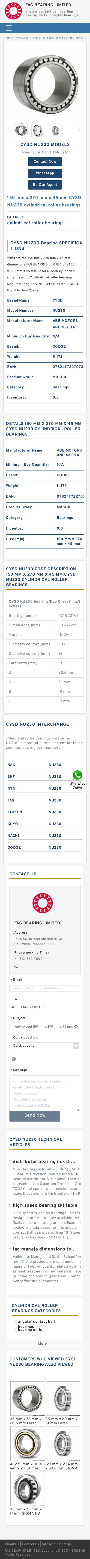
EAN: (11, 367)
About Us (12, 1544)
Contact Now (45, 161)
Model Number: (21, 311)
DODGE (14, 847)
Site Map (48, 1544)
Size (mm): (15, 539)
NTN (11, 788)
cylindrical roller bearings (49, 38)
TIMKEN (15, 812)
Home (8, 38)
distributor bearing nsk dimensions (45, 1162)
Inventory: (16, 397)
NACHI (13, 836)
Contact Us (30, 1544)
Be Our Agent (45, 185)
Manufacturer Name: (26, 321)
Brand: (13, 346)
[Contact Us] (78, 779)
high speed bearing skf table (45, 1206)
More (42, 1343)
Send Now (35, 1116)
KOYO (13, 824)
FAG (11, 800)
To (15, 999)
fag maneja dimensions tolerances (45, 1249)
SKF (11, 777)
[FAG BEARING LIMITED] (14, 10)
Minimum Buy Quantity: (28, 336)
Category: (16, 387)
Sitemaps (64, 1544)
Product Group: (21, 377)
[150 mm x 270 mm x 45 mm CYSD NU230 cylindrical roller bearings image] (45, 85)
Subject (18, 1018)
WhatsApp (45, 173)
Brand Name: (19, 300)
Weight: (14, 357)
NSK (11, 765)
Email (16, 980)
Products (22, 38)
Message (18, 1070)
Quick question (25, 1038)
